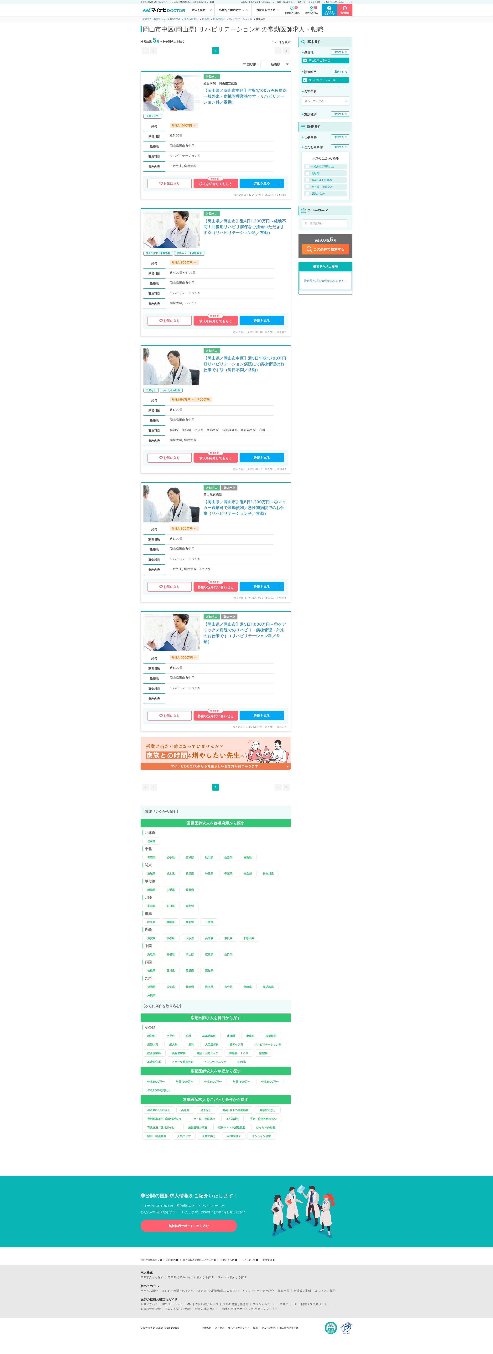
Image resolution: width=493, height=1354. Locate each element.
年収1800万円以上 (158, 1110)
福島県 (248, 857)
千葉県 (228, 873)
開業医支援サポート (314, 1304)
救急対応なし (268, 1110)
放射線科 (271, 1035)
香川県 (171, 970)
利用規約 (171, 1260)
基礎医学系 (154, 1061)
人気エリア (184, 1136)
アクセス (219, 1328)
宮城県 (190, 857)
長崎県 (190, 986)
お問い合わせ (227, 1260)
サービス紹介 (149, 1290)
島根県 (171, 954)
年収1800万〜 (270, 1081)
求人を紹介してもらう (215, 184)
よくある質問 (314, 2)
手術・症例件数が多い (263, 1118)
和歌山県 (249, 938)
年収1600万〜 (241, 1081)
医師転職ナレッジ (207, 1304)
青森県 (151, 857)
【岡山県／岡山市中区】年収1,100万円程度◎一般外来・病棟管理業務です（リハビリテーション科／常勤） (245, 96)
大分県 (228, 986)
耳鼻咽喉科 (209, 1035)
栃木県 (171, 873)
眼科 (188, 1035)
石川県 (171, 905)
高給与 (185, 1110)
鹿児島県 (268, 986)
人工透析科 (212, 1044)
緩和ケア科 (236, 1044)
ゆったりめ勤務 (265, 1127)
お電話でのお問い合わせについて (338, 2)
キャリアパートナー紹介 (258, 1290)
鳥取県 (151, 954)
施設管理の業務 (197, 1127)
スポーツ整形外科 (183, 1061)
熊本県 (209, 986)
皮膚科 (231, 1035)
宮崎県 (248, 986)
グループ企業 (269, 1328)
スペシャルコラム (264, 1304)
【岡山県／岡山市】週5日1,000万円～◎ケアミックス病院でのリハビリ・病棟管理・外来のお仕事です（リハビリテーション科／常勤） (245, 633)
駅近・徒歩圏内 (156, 1136)
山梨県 (171, 889)
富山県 (151, 905)
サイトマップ (248, 1260)
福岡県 (151, 986)
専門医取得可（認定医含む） (164, 1118)
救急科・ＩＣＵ (238, 1053)
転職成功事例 (302, 1290)
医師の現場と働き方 (236, 1304)
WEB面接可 (234, 1136)
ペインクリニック (215, 1061)
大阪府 (190, 938)
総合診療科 (154, 1053)
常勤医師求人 (191, 19)
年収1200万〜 (184, 1081)
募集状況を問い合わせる (216, 587)
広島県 (209, 954)
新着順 (275, 64)
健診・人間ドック (207, 1053)
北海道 (151, 841)
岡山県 (205, 19)
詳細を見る (262, 183)
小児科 (171, 1035)
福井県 (190, 905)
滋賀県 (151, 938)
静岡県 (171, 922)
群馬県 (190, 873)
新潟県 (151, 889)
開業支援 (267, 1260)
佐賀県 (171, 986)
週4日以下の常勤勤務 (235, 1110)
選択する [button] (339, 51)
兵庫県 (209, 938)
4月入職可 (232, 1118)
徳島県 (151, 970)
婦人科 (173, 1044)
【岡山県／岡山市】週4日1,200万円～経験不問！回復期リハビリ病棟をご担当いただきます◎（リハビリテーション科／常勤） (245, 227)
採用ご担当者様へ (150, 1260)
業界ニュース (288, 1304)
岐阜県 (151, 922)
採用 (255, 1328)
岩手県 (171, 857)
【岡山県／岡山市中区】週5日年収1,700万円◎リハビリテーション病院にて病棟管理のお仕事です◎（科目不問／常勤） (245, 364)
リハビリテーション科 (240, 19)
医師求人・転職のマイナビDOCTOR (161, 19)
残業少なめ (318, 193)
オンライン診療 (261, 1136)
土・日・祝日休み (204, 1118)
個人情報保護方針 (289, 1328)
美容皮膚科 (178, 1053)
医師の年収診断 (151, 1308)
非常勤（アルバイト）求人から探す (191, 1277)
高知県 (209, 970)
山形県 (228, 857)
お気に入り (171, 183)
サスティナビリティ (238, 1328)
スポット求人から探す (232, 1277)
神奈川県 (268, 873)
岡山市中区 (219, 19)
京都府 (171, 938)
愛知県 (190, 922)
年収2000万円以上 (158, 1090)
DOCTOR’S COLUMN (176, 1304)
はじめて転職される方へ (178, 1290)
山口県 (228, 954)
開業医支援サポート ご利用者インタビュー (250, 1308)
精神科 (151, 1035)
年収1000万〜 (156, 1081)
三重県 (209, 922)
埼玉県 (209, 873)
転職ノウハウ (149, 1304)
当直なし (205, 1110)
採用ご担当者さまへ (285, 2)
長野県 (190, 889)
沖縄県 (151, 995)
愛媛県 (190, 970)
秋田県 (209, 857)
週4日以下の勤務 (321, 180)
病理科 (263, 1053)
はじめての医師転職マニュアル (218, 1290)
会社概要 (206, 1328)
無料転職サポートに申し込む (189, 1226)
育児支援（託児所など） (162, 1127)
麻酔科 (250, 1035)
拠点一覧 (301, 2)
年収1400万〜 (213, 1081)
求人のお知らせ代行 (178, 1308)
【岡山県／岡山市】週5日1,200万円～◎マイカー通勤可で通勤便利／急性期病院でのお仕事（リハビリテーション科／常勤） (245, 508)
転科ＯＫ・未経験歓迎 (231, 1127)
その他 (241, 1061)
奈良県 (228, 938)
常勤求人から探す (152, 1277)
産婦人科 (152, 1044)
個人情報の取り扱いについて (198, 1260)
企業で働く (208, 1136)
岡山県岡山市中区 (319, 60)
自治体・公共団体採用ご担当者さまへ (257, 2)
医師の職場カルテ (206, 1308)
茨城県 (151, 873)
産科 (191, 1044)
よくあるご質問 (325, 1290)
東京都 (248, 873)
